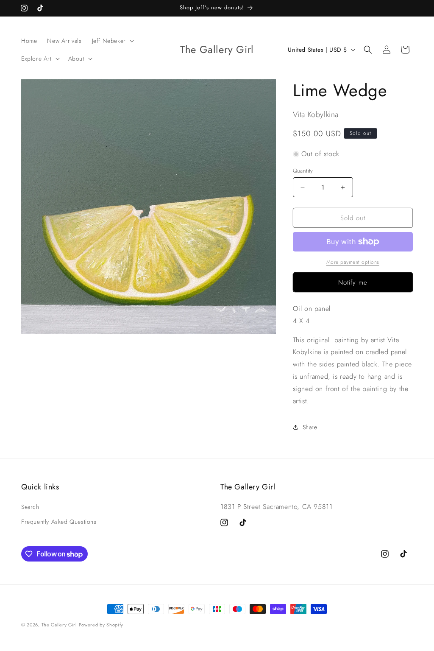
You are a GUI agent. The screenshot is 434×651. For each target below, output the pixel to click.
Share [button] (310, 427)
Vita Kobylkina (316, 114)
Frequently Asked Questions (59, 521)
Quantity (303, 171)
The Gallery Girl (59, 624)
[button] (112, 41)
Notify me (352, 282)
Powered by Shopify (101, 624)
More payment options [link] (352, 262)
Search (30, 507)
